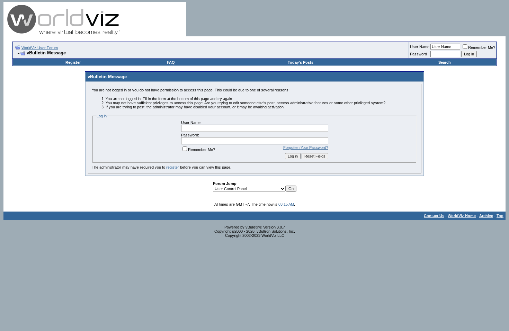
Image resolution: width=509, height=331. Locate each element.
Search (444, 62)
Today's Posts (300, 62)
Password (418, 54)
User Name (419, 47)
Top (500, 216)
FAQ (171, 62)
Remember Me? (481, 47)
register (172, 167)
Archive (486, 216)
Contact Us (434, 216)
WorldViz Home (462, 216)
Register (73, 62)
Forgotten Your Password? (305, 147)
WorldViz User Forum (39, 48)
